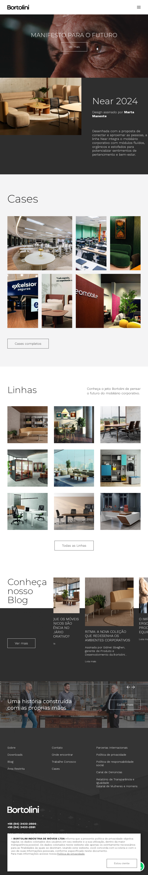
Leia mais (49, 643)
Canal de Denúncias (109, 772)
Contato (57, 747)
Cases (56, 768)
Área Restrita (16, 768)
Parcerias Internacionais (112, 747)
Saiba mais (125, 704)
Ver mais (74, 47)
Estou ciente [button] (122, 863)
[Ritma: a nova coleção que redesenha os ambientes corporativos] (109, 602)
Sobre (11, 747)
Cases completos (28, 343)
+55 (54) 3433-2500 (21, 823)
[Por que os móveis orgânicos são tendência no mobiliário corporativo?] (62, 595)
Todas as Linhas (74, 545)
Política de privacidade (111, 754)
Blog (10, 761)
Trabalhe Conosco (64, 761)
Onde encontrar (62, 754)
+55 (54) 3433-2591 (21, 827)
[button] (138, 7)
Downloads (15, 754)
